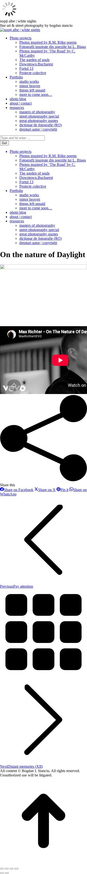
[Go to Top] (43, 863)
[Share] (7, 868)
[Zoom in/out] (16, 868)
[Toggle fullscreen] (12, 868)
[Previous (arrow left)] (2, 873)
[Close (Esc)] (2, 868)
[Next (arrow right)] (7, 873)
